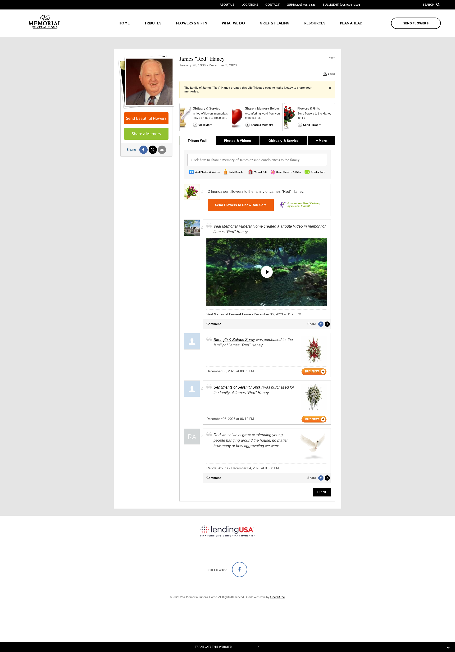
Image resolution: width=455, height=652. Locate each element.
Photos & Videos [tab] (237, 140)
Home (124, 23)
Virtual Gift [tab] (260, 172)
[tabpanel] (257, 323)
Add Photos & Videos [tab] (207, 172)
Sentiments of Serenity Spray (238, 387)
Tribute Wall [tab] (197, 140)
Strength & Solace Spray (234, 340)
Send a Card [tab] (318, 172)
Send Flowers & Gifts (288, 172)
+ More (325, 140)
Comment (213, 324)
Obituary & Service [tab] (283, 140)
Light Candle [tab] (236, 172)
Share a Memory (146, 133)
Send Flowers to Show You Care (241, 205)
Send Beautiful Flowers (146, 118)
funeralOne (277, 597)
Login (331, 57)
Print (322, 492)
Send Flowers (415, 23)
